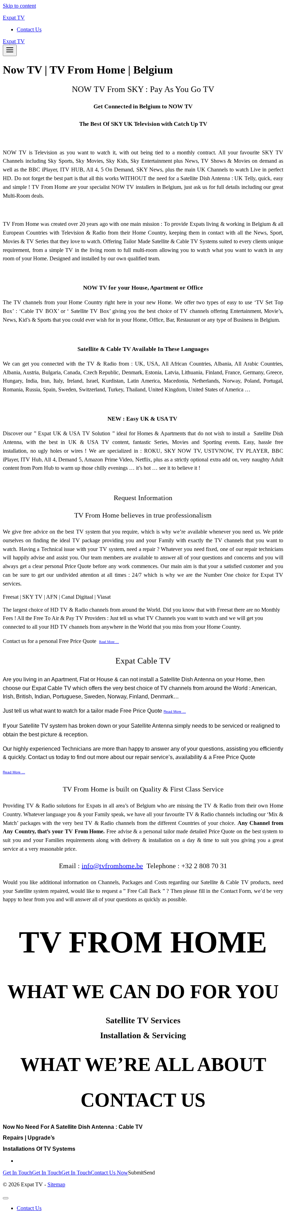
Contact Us (29, 29)
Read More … (109, 642)
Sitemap (56, 1184)
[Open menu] (10, 50)
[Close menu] (5, 1198)
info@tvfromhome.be (112, 866)
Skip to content (19, 6)
